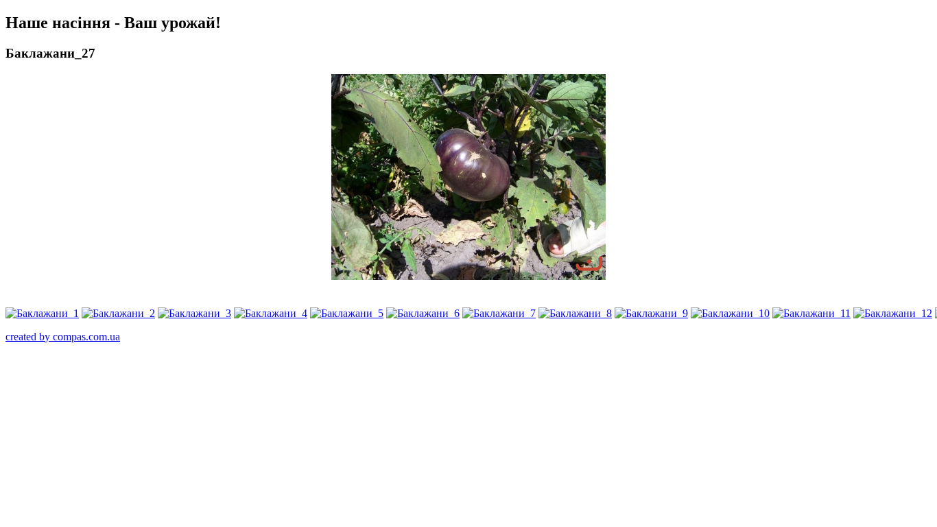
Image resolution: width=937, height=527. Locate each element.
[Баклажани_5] (346, 313)
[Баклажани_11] (811, 313)
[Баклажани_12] (892, 313)
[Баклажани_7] (499, 313)
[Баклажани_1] (42, 313)
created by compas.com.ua (62, 336)
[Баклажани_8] (575, 313)
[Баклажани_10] (730, 313)
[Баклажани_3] (194, 313)
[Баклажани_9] (651, 313)
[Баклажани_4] (270, 313)
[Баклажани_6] (423, 313)
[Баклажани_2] (118, 313)
